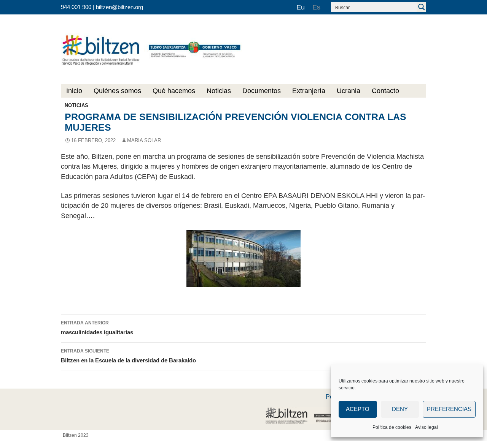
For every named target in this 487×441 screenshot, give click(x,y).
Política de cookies (391, 427)
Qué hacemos (174, 91)
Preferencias (449, 409)
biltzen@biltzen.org (119, 7)
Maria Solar (144, 140)
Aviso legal (426, 427)
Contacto (385, 91)
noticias (76, 105)
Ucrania (348, 91)
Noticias (219, 91)
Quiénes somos (117, 91)
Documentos (261, 91)
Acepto (357, 409)
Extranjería (308, 91)
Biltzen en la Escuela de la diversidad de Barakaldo (128, 356)
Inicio (74, 91)
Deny (400, 409)
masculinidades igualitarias (97, 328)
